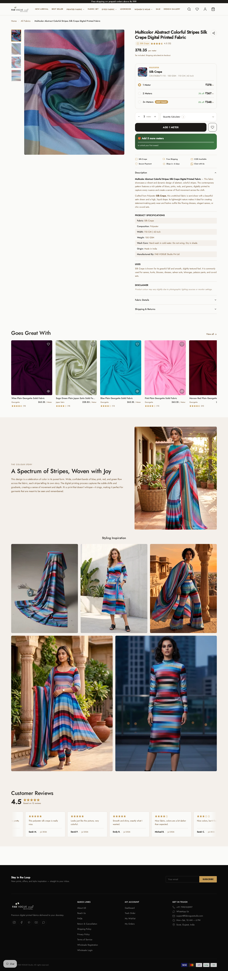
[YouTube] (36, 922)
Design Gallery (172, 9)
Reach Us (81, 913)
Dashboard (130, 908)
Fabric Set (93, 9)
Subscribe (208, 879)
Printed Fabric (74, 9)
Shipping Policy (84, 929)
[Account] (205, 9)
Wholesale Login (85, 950)
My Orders (130, 923)
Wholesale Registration (87, 944)
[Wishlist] (197, 9)
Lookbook (125, 9)
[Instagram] (14, 922)
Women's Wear (142, 9)
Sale (158, 9)
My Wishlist (130, 918)
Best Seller (57, 9)
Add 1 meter (170, 127)
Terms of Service (84, 939)
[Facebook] (22, 922)
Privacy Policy (83, 934)
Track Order (130, 913)
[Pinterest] (29, 922)
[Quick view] (48, 391)
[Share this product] (213, 33)
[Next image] (119, 92)
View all (210, 334)
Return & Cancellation (87, 923)
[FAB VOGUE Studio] (19, 9)
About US (81, 908)
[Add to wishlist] (212, 127)
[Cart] (213, 9)
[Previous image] (29, 92)
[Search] (189, 9)
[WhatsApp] (44, 922)
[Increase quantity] (155, 116)
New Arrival (41, 9)
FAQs (79, 918)
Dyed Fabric (108, 9)
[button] (183, 117)
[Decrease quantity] (139, 116)
